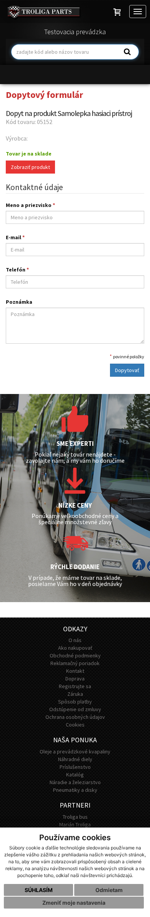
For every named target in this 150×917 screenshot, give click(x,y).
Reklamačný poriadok (75, 663)
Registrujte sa (75, 686)
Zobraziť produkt (30, 167)
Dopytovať (127, 370)
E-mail (15, 237)
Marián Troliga (75, 824)
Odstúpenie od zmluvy (75, 709)
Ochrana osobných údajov (75, 716)
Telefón (17, 269)
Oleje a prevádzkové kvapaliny (75, 751)
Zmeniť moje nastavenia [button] (73, 902)
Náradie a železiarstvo (75, 782)
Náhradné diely (75, 759)
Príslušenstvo (75, 766)
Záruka (75, 693)
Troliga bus (75, 816)
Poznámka (19, 301)
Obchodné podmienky (75, 655)
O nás (75, 640)
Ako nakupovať (75, 647)
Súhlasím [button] (39, 890)
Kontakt (75, 670)
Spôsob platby (75, 701)
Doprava (75, 678)
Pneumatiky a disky (75, 789)
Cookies (75, 724)
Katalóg (75, 774)
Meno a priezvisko (30, 205)
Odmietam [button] (109, 890)
